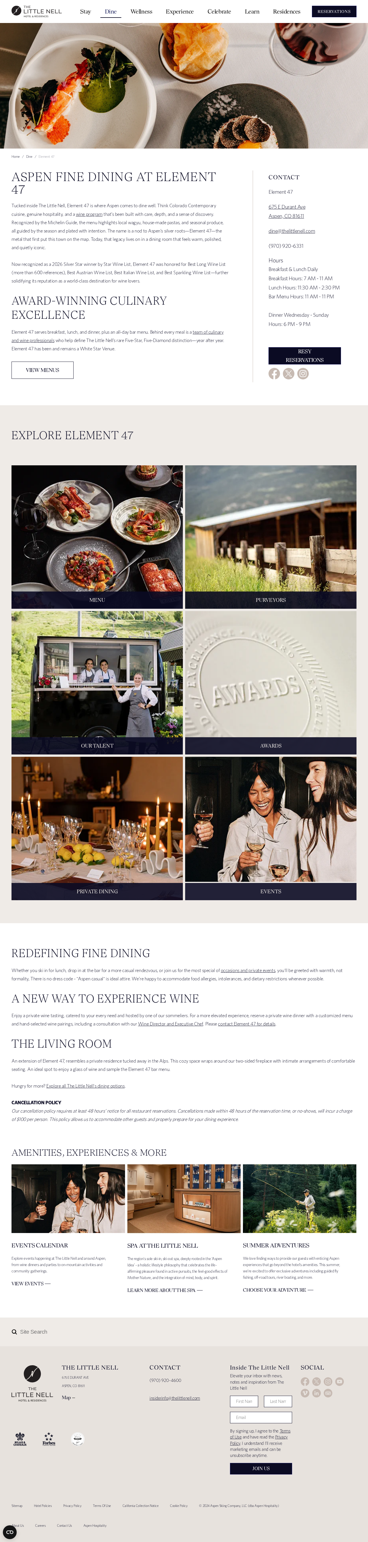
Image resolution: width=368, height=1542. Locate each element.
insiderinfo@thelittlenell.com (175, 1398)
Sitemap (17, 1505)
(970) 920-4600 (165, 1380)
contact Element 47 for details (246, 1024)
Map (66, 1397)
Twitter (288, 373)
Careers (40, 1525)
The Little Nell (37, 11)
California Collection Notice (140, 1505)
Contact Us (64, 1525)
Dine (111, 11)
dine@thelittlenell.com (292, 231)
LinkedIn (316, 1393)
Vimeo (305, 1393)
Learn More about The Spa (161, 1290)
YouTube (339, 1381)
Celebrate (219, 11)
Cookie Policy (178, 1505)
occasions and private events (248, 970)
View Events (27, 1283)
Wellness (141, 11)
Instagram (303, 373)
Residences (286, 11)
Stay (85, 11)
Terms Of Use (102, 1505)
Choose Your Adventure (274, 1290)
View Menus (42, 370)
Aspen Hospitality (94, 1525)
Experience (180, 11)
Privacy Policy (72, 1505)
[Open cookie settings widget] (10, 1532)
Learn (252, 11)
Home (16, 156)
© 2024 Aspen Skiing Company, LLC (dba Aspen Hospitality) (239, 1505)
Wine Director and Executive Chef (170, 1024)
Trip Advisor (328, 1393)
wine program (89, 214)
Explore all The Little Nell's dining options (85, 1086)
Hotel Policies (43, 1505)
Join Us (261, 1468)
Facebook (274, 373)
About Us (18, 1525)
